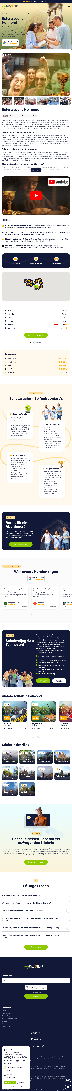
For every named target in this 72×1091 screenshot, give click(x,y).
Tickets (4, 1010)
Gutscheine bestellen (37, 862)
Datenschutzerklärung (36, 992)
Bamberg (32, 1059)
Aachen (55, 1059)
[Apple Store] (36, 1033)
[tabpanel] (15, 260)
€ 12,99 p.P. (37, 335)
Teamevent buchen (43, 680)
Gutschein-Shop (7, 1013)
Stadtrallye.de (6, 1026)
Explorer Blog (6, 1016)
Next (39, 613)
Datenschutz (6, 1024)
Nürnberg (50, 1057)
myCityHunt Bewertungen (10, 1018)
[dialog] (16, 1067)
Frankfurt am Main (59, 1057)
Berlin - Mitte (32, 1057)
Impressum (59, 1090)
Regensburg (47, 1059)
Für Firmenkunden (36, 342)
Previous (33, 613)
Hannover (39, 1059)
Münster (43, 1057)
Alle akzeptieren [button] (9, 1082)
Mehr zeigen (36, 170)
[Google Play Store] (36, 1039)
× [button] (28, 1048)
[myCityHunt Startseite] (12, 6)
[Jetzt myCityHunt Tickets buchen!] (68, 1080)
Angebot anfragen (59, 680)
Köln (38, 1057)
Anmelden (36, 996)
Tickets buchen (22, 544)
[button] (16, 1086)
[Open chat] (68, 1087)
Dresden (61, 1059)
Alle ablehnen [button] (22, 1082)
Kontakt (4, 1021)
